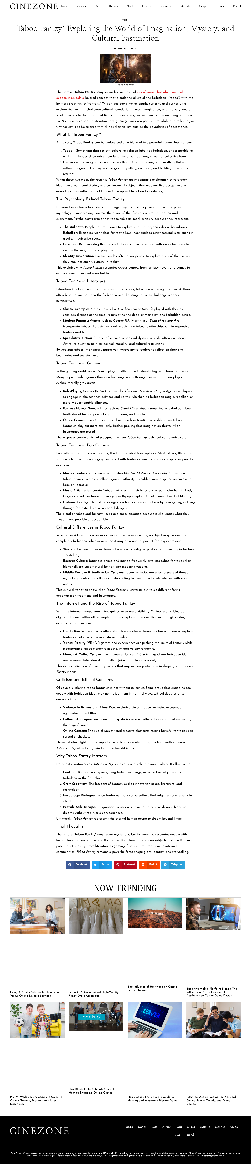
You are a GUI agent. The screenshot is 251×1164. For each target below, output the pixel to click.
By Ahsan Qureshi (126, 49)
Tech (130, 6)
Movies (81, 6)
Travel (237, 6)
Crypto (203, 6)
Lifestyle (184, 6)
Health (146, 6)
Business (165, 6)
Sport (220, 6)
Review (114, 6)
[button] (78, 865)
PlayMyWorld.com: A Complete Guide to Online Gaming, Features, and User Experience (36, 1100)
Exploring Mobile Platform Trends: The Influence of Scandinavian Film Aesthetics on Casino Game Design (211, 992)
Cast (98, 6)
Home (64, 6)
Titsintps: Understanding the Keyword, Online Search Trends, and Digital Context (211, 1100)
